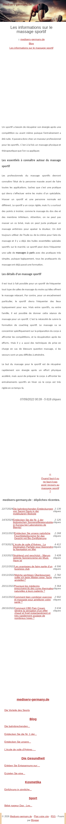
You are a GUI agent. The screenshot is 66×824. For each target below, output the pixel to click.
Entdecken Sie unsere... (17, 741)
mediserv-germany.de (32, 39)
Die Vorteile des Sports (17, 710)
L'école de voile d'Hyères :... (20, 749)
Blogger (35, 820)
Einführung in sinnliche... (18, 789)
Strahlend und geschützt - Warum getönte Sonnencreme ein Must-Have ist (31, 558)
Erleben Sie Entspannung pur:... (22, 765)
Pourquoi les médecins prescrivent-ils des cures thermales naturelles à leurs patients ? (33, 588)
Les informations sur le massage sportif (31, 47)
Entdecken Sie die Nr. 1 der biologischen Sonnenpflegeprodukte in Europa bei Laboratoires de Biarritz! (33, 524)
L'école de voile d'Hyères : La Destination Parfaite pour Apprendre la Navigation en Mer (33, 547)
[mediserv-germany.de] (33, 11)
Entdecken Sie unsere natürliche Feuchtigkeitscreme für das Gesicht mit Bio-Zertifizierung (32, 535)
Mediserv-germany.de (21, 816)
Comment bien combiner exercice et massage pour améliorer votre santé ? (33, 599)
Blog (31, 43)
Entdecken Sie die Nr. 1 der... (20, 734)
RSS (53, 816)
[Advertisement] (33, 84)
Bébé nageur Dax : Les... (18, 805)
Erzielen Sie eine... (14, 773)
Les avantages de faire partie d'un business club (33, 567)
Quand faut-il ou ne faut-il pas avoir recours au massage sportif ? (50, 485)
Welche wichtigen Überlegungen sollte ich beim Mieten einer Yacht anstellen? (33, 577)
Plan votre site (41, 816)
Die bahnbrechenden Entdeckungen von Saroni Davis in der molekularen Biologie (33, 511)
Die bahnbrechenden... (17, 726)
